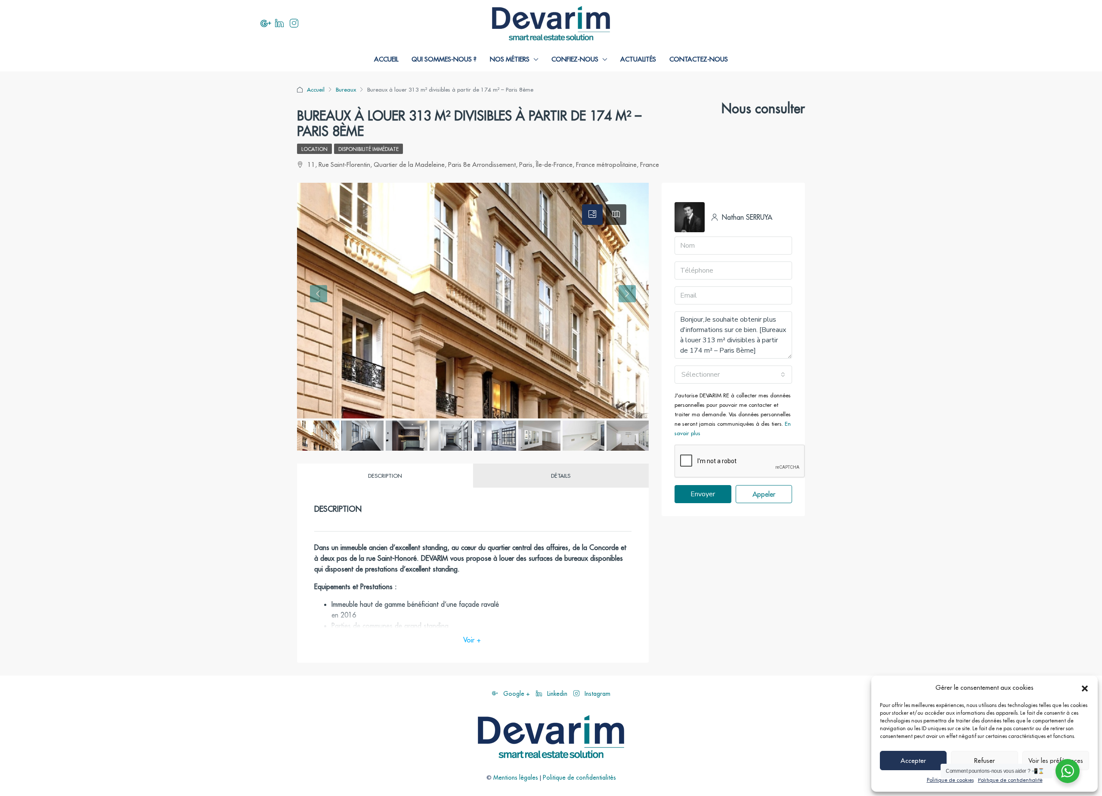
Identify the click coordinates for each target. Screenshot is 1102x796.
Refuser (984, 760)
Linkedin (557, 694)
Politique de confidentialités (579, 777)
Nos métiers (509, 59)
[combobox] (733, 375)
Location (314, 149)
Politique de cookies (950, 780)
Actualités (638, 59)
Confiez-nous (574, 59)
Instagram (596, 694)
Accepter (913, 760)
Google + (516, 694)
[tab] (592, 214)
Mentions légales (515, 777)
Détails (560, 475)
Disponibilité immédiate (368, 149)
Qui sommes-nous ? (444, 59)
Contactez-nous (698, 59)
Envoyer (702, 494)
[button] (1084, 687)
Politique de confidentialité (1010, 780)
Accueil (386, 59)
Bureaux (346, 89)
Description (385, 475)
